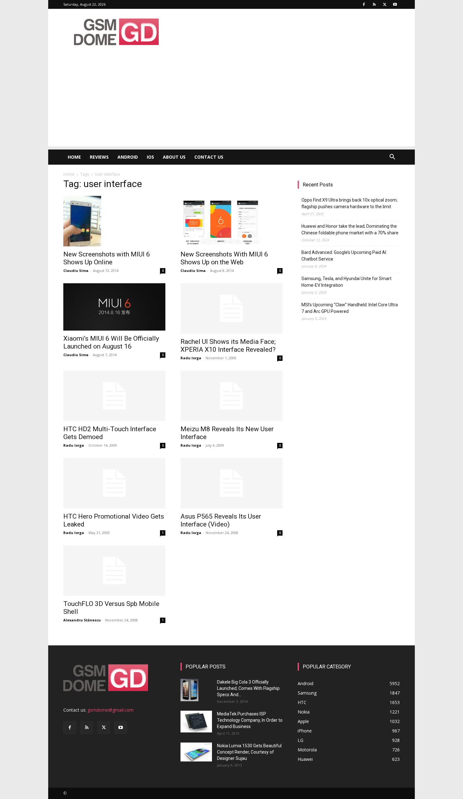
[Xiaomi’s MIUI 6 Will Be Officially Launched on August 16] (114, 307)
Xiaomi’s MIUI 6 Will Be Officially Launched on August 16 (111, 342)
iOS (150, 157)
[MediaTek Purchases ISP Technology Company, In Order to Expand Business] (196, 721)
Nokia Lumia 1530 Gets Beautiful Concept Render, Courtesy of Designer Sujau (249, 752)
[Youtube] (395, 4)
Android (127, 157)
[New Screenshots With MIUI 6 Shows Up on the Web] (231, 221)
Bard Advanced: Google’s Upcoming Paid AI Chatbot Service (343, 255)
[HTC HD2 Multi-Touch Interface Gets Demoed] (114, 396)
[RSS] (374, 4)
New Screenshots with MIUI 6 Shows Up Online (106, 258)
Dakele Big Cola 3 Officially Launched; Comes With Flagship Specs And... (248, 688)
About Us (174, 157)
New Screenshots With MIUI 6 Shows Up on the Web (224, 258)
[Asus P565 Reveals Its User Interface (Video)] (231, 483)
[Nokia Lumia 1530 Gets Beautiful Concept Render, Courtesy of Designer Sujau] (196, 752)
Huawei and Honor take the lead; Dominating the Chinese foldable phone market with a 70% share (349, 229)
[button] (392, 158)
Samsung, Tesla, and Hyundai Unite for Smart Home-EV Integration (346, 282)
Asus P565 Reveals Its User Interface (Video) (220, 520)
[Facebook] (364, 4)
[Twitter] (384, 4)
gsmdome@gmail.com (111, 710)
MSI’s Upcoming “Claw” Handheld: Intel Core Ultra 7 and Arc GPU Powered (349, 308)
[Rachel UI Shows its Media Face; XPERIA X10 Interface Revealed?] (231, 308)
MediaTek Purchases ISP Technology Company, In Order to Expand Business (250, 720)
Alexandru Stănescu (82, 620)
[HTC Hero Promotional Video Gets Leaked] (114, 483)
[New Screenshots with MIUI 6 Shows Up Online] (114, 221)
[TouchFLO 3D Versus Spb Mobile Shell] (114, 570)
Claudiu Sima (76, 270)
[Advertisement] (231, 102)
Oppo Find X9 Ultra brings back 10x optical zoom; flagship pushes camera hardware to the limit (349, 203)
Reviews (99, 157)
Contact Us (208, 157)
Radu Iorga (190, 357)
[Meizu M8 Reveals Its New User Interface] (231, 396)
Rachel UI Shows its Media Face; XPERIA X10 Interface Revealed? (228, 345)
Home (74, 157)
